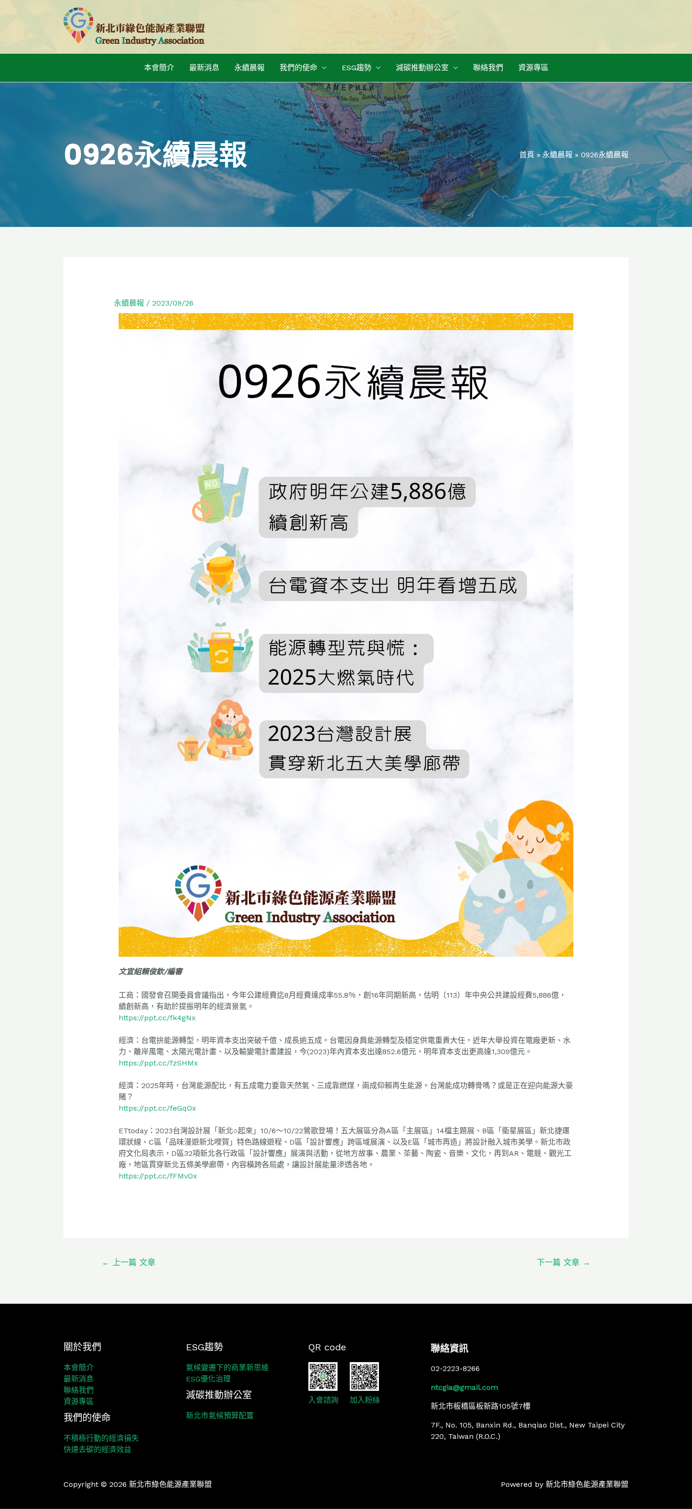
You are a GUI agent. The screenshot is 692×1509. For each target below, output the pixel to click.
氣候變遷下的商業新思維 (227, 1367)
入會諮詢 (323, 1400)
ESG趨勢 (356, 67)
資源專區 (533, 67)
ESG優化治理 (208, 1378)
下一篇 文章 (563, 1262)
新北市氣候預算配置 (220, 1415)
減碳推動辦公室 (422, 67)
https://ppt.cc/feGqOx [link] (157, 1108)
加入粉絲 (365, 1400)
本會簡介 (159, 67)
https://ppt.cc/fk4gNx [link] (157, 1017)
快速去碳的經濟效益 (97, 1449)
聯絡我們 (488, 67)
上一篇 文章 (128, 1262)
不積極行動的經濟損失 (101, 1438)
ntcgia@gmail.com (464, 1387)
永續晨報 (249, 67)
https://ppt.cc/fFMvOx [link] (158, 1175)
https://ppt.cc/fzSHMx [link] (158, 1062)
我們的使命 (298, 67)
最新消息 (204, 67)
